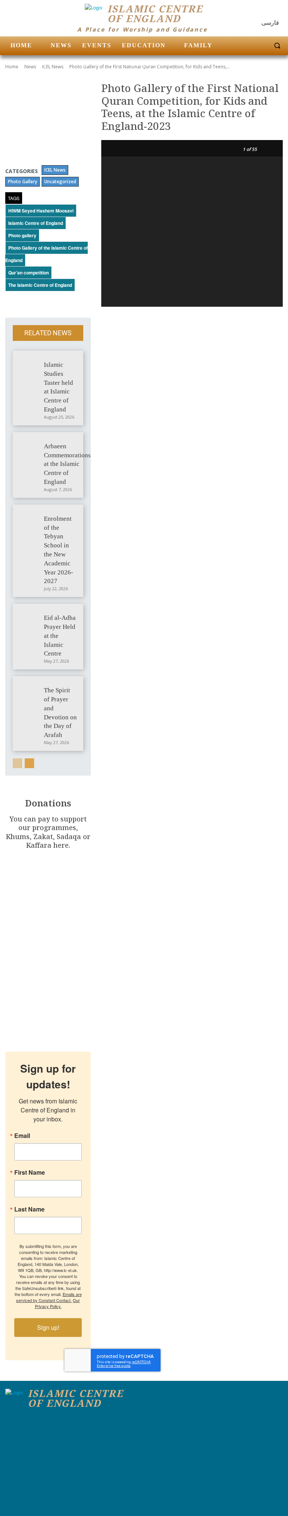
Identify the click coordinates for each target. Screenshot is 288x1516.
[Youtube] (276, 11)
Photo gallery (22, 235)
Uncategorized (60, 181)
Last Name (29, 1209)
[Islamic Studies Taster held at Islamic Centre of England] (29, 363)
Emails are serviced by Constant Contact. (49, 1297)
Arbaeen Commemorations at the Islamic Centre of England (67, 464)
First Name (29, 1172)
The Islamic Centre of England (40, 285)
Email (22, 1136)
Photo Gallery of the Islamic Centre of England (46, 254)
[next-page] (29, 763)
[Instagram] (261, 11)
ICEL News (55, 170)
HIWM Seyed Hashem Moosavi (41, 210)
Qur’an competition (28, 272)
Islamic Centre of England (35, 223)
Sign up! (48, 1327)
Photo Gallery (22, 181)
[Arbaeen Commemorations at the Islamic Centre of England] (29, 445)
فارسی (270, 23)
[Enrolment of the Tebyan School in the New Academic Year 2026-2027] (29, 517)
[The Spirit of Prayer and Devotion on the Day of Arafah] (29, 689)
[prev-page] (17, 763)
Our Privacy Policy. (57, 1303)
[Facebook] (246, 11)
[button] (277, 45)
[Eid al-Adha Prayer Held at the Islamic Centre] (29, 616)
